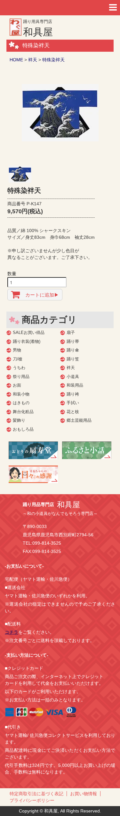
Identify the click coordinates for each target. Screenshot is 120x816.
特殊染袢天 (53, 59)
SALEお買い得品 (28, 332)
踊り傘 (73, 350)
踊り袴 (73, 394)
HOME (16, 59)
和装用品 (75, 385)
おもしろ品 (23, 429)
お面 (17, 385)
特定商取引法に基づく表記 (36, 793)
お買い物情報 (83, 793)
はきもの (21, 402)
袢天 (32, 59)
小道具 (73, 376)
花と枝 (73, 411)
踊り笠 (73, 359)
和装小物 (21, 394)
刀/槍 (17, 359)
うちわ (19, 367)
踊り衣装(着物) (26, 341)
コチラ (11, 632)
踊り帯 (73, 341)
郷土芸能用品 (79, 420)
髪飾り (19, 420)
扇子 (71, 332)
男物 (17, 350)
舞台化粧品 (23, 411)
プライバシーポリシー (32, 800)
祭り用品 (21, 376)
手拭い (73, 402)
